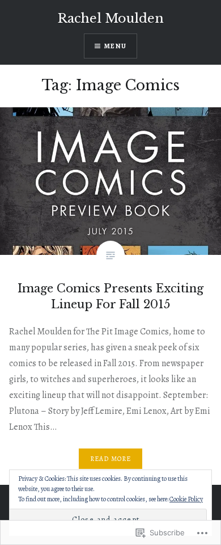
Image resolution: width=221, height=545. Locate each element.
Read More (110, 458)
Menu (115, 46)
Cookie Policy (186, 499)
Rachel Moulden (111, 18)
